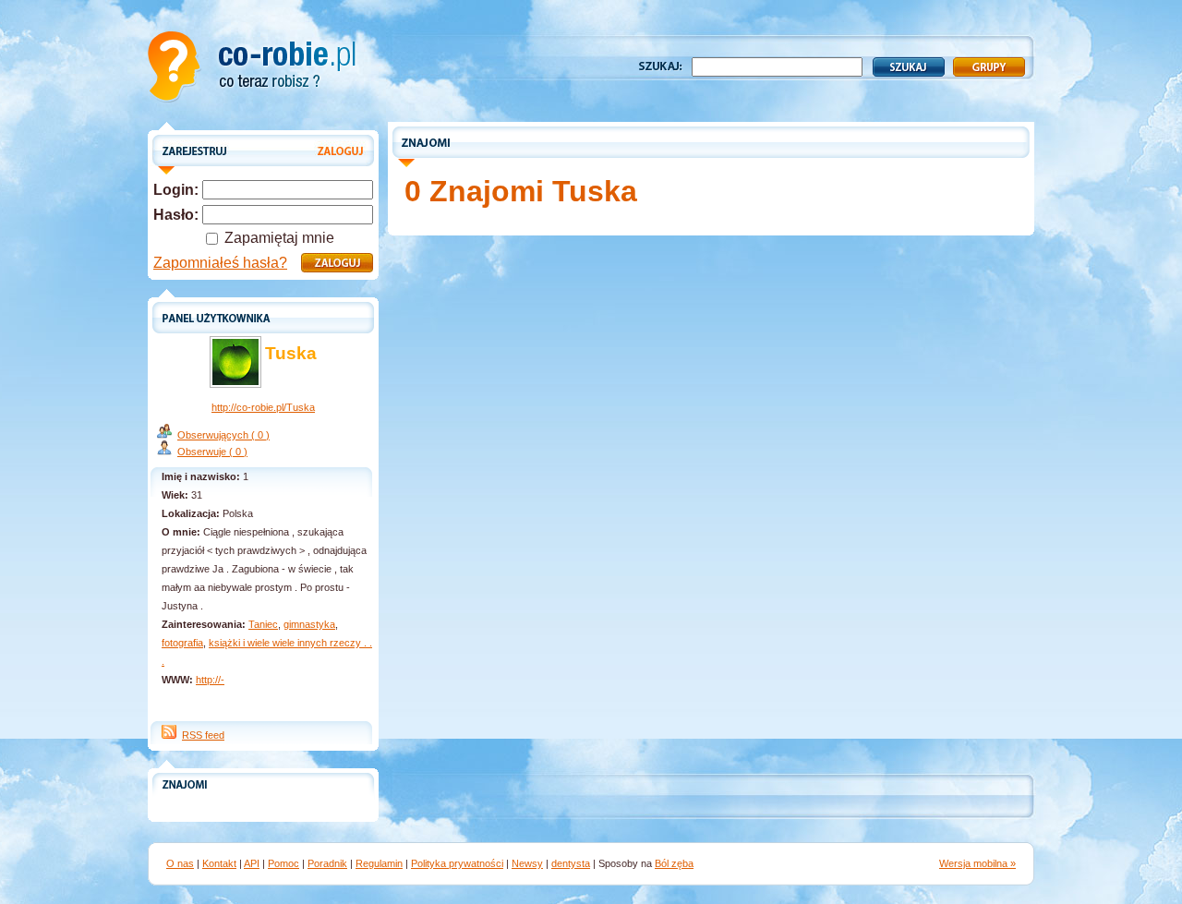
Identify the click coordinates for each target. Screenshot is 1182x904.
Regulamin (379, 863)
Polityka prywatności (457, 863)
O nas (180, 863)
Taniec (263, 624)
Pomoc (283, 863)
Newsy (527, 863)
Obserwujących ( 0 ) (223, 434)
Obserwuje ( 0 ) (212, 451)
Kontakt (219, 863)
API (251, 863)
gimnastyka (309, 624)
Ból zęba (674, 863)
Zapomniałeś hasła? (220, 263)
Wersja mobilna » (977, 863)
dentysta (570, 863)
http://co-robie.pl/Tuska (263, 407)
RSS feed (203, 735)
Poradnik (327, 863)
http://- (210, 679)
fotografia (182, 642)
